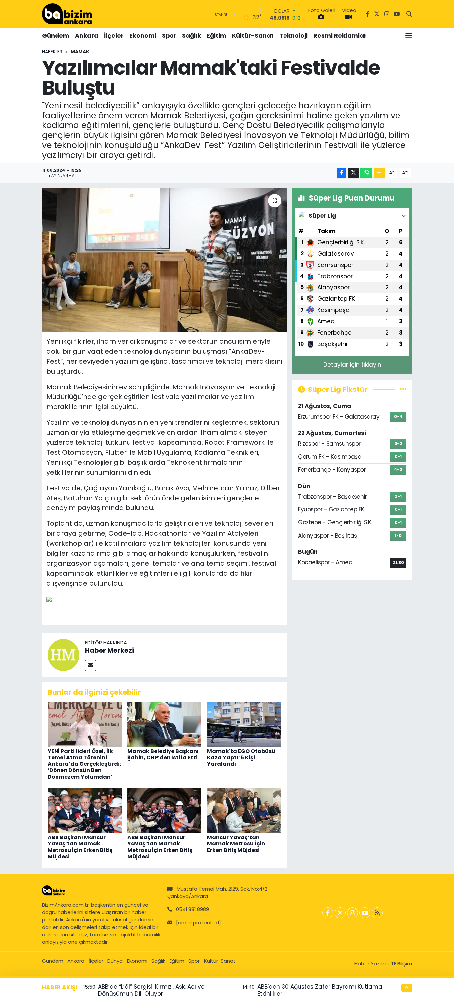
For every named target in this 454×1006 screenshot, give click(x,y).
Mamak (80, 51)
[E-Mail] (90, 665)
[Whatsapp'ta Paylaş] (366, 173)
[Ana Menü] (408, 35)
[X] (340, 912)
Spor (169, 35)
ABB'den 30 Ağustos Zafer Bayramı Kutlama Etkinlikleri (319, 990)
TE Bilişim (401, 963)
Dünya (115, 960)
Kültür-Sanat (253, 35)
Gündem (55, 35)
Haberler (52, 51)
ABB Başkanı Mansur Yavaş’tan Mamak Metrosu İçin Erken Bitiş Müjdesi (80, 847)
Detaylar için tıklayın (352, 365)
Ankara (86, 35)
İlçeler (114, 35)
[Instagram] (352, 912)
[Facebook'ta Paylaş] (341, 173)
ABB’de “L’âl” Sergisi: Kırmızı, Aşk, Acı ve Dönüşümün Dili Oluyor (151, 990)
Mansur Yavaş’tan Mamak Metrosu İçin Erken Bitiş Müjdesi (236, 844)
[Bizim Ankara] (67, 14)
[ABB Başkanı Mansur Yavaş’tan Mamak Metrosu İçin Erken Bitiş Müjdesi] (85, 810)
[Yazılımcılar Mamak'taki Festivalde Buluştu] (164, 260)
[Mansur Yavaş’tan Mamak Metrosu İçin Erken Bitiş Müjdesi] (244, 810)
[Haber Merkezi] (63, 654)
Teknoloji (293, 35)
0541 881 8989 (192, 909)
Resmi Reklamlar (340, 35)
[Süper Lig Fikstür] (403, 389)
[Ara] (409, 14)
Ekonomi (142, 35)
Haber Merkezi (109, 650)
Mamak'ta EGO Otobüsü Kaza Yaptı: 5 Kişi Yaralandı (241, 757)
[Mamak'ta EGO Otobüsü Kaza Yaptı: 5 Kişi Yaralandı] (244, 724)
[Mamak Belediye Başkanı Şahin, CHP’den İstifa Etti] (164, 724)
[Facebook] (327, 912)
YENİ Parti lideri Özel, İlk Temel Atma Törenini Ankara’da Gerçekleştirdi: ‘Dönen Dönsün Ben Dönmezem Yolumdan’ (84, 764)
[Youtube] (364, 912)
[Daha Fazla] (379, 173)
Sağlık (191, 35)
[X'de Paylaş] (353, 173)
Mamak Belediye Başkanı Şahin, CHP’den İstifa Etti (163, 754)
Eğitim (216, 35)
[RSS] (377, 912)
